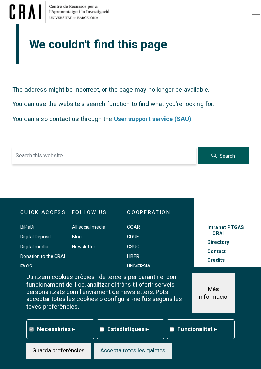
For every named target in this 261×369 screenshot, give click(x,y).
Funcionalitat (197, 329)
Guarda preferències (58, 350)
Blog (77, 236)
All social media (88, 227)
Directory (218, 242)
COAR (133, 227)
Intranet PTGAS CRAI (225, 230)
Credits (216, 260)
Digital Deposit (35, 236)
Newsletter (83, 246)
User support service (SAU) (152, 118)
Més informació (213, 293)
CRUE (133, 236)
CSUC (133, 246)
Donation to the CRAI (42, 256)
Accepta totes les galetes (133, 350)
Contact (216, 251)
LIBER (133, 256)
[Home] (62, 12)
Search (227, 156)
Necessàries (56, 329)
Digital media (34, 246)
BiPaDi (27, 227)
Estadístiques (128, 329)
